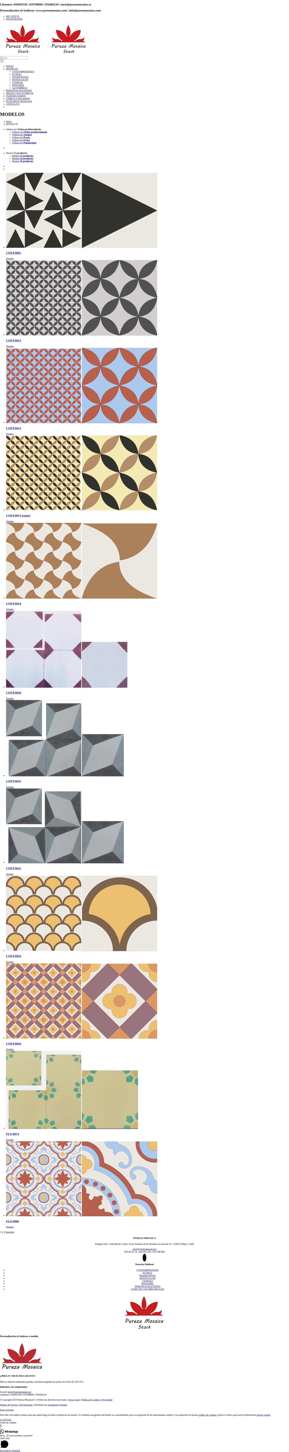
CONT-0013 (13, 340)
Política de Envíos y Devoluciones (16, 1405)
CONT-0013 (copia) (18, 515)
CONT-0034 (13, 956)
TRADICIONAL (147, 1275)
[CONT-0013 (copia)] (147, 473)
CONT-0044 (13, 1043)
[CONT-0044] (147, 1001)
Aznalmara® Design (57, 1405)
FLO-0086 (12, 1221)
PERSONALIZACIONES (147, 1286)
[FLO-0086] (147, 1179)
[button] (144, 1443)
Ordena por (29, 132)
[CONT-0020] (147, 649)
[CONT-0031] (147, 738)
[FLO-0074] (147, 1090)
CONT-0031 (13, 781)
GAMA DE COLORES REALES (147, 1289)
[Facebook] (144, 1257)
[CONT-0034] (147, 914)
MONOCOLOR (147, 1278)
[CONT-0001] (147, 211)
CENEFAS (147, 1281)
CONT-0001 (13, 253)
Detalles (10, 258)
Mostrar (22, 155)
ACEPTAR (5, 1420)
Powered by (10, 1450)
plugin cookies (263, 1415)
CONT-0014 (13, 603)
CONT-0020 (13, 692)
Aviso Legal (74, 1400)
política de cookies (207, 1415)
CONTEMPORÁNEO (148, 1270)
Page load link (7, 1410)
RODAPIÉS (147, 1283)
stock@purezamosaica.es (144, 1249)
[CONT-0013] (147, 298)
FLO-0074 (12, 1134)
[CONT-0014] (147, 561)
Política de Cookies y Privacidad (96, 1400)
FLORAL (147, 1273)
